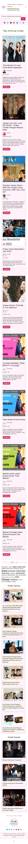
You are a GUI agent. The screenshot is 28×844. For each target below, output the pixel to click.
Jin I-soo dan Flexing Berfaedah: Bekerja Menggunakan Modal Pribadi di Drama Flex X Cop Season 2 (13, 608)
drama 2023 (20, 573)
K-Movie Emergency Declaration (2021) (13, 784)
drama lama (4, 575)
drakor (15, 567)
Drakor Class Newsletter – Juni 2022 (14, 250)
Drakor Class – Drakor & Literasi (14, 815)
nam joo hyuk (11, 576)
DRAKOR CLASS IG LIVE (7, 568)
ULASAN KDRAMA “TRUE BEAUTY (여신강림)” (14, 364)
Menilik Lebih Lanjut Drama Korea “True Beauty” (11, 476)
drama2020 (12, 571)
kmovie (20, 575)
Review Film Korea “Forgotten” (12, 760)
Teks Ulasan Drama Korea (14, 419)
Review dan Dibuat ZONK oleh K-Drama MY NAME (13, 809)
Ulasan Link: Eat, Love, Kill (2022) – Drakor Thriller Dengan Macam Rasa (13, 126)
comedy (10, 566)
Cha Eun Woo (5, 566)
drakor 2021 (22, 567)
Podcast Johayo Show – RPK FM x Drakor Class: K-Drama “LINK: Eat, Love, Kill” (14, 188)
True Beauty (8, 581)
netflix (17, 577)
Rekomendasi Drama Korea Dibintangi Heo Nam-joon (11, 683)
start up (3, 581)
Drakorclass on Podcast (18, 568)
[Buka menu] (25, 7)
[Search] (23, 18)
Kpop (24, 575)
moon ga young (5, 576)
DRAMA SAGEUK (11, 575)
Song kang (20, 579)
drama (4, 570)
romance (13, 579)
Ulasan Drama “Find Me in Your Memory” (13, 306)
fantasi (17, 575)
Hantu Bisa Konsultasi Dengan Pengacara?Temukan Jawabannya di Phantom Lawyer (13, 729)
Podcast (6, 579)
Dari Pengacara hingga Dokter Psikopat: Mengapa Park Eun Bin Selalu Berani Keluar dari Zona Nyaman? (13, 659)
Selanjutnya (7, 87)
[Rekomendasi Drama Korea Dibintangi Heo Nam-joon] (13, 672)
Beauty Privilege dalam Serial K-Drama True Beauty (13, 534)
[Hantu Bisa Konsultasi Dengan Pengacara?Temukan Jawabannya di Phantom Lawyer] (13, 719)
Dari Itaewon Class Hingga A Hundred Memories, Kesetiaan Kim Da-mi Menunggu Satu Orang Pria (13, 707)
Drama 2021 (20, 571)
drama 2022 (5, 573)
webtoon (14, 581)
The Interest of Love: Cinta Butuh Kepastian (12, 66)
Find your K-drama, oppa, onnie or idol (11, 16)
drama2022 (12, 573)
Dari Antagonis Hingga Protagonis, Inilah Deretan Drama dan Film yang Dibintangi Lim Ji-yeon (13, 633)
